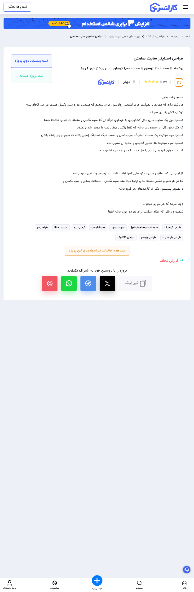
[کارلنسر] (164, 7)
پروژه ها (175, 36)
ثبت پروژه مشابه (32, 76)
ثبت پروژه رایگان (17, 7)
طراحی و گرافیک (155, 36)
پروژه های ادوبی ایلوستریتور (124, 36)
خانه (187, 36)
